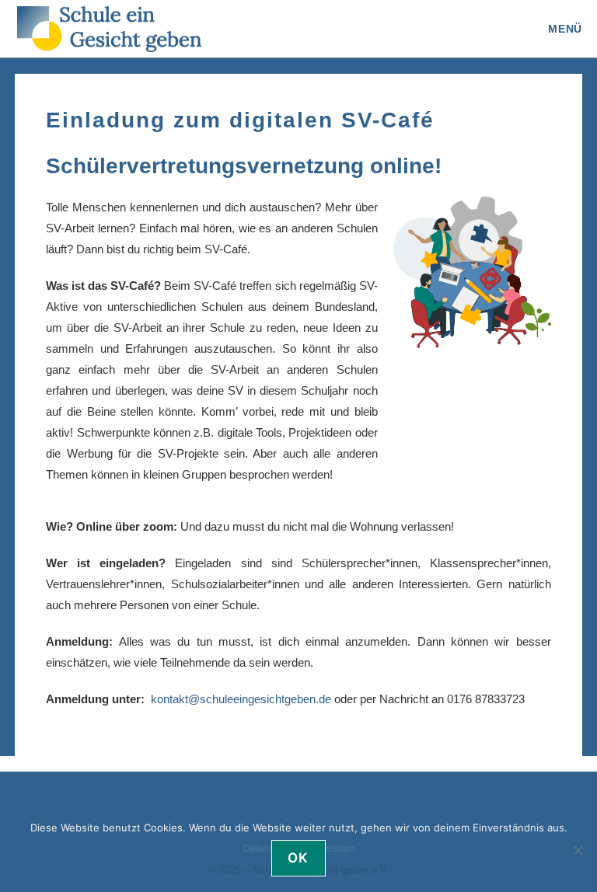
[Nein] (577, 850)
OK (298, 858)
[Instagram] (144, 790)
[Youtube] (169, 790)
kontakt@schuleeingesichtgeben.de (241, 699)
